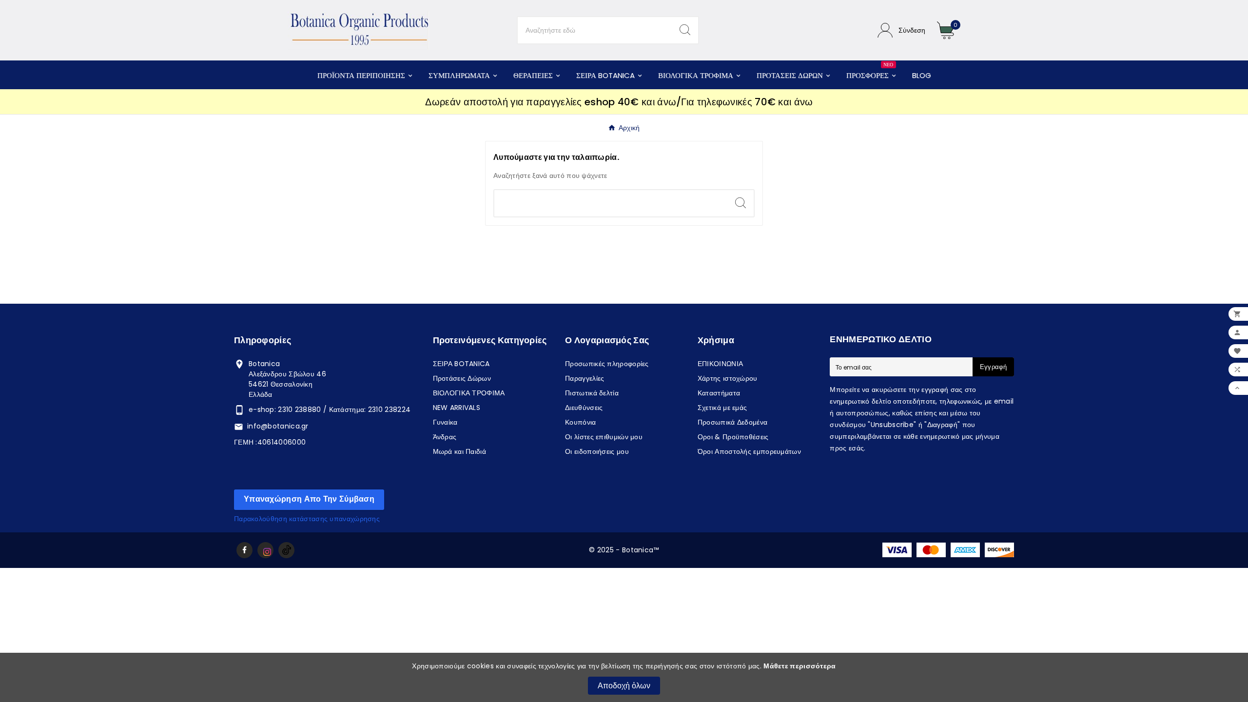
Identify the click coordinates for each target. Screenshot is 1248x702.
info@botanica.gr (278, 426)
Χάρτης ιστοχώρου (728, 378)
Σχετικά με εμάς (722, 407)
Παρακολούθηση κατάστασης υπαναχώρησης (307, 519)
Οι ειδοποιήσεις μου (597, 451)
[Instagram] (265, 550)
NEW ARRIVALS (457, 407)
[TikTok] (286, 550)
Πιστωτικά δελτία (592, 393)
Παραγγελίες (584, 378)
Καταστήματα (719, 393)
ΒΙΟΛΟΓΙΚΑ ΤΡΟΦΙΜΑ (469, 393)
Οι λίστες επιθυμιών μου (604, 437)
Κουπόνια (580, 422)
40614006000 (281, 442)
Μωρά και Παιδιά (460, 451)
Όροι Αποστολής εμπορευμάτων (749, 451)
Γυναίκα (445, 422)
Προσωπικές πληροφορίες (607, 364)
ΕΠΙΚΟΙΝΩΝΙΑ (720, 364)
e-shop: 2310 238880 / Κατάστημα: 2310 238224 (329, 409)
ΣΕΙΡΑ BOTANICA (461, 364)
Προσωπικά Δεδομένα (732, 422)
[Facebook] (244, 550)
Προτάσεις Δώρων (462, 378)
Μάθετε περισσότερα (799, 666)
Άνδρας (445, 437)
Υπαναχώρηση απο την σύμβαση (309, 499)
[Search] (685, 29)
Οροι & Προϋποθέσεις (733, 437)
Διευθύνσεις (584, 407)
